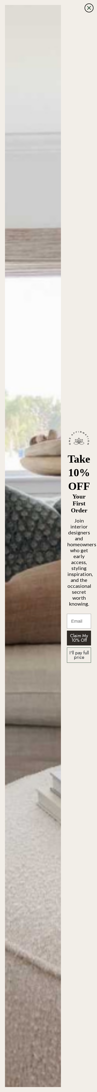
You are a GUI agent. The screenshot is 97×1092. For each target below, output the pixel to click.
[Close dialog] (89, 8)
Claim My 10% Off (79, 638)
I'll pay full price (79, 655)
